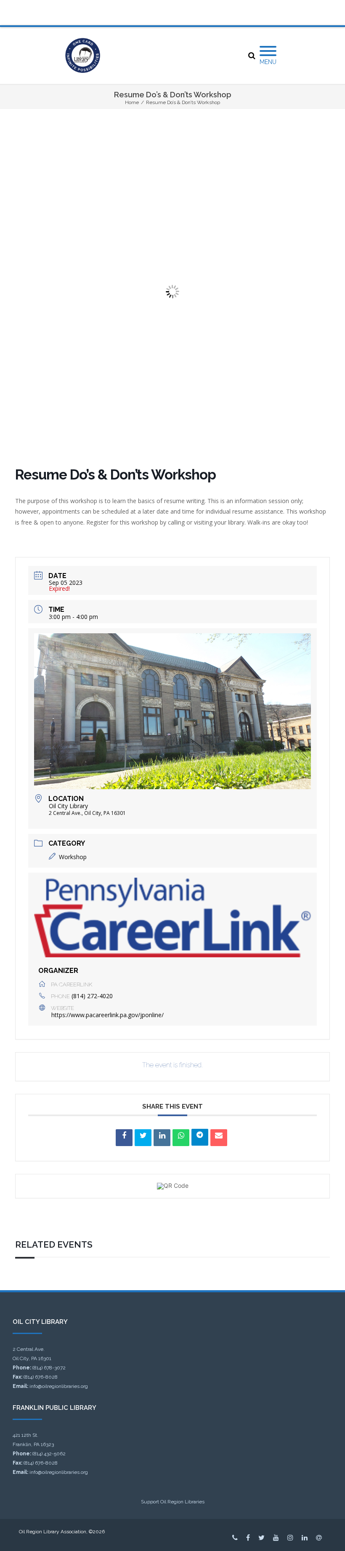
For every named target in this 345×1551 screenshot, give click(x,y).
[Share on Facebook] (124, 1137)
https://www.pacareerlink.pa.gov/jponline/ (107, 1015)
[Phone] (235, 1537)
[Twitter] (261, 1537)
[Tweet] (143, 1137)
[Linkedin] (162, 1137)
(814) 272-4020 (92, 996)
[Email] (218, 1137)
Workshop (73, 857)
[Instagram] (290, 1537)
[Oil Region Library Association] (82, 55)
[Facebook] (248, 1537)
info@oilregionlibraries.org (58, 1386)
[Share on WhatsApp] (180, 1137)
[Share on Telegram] (199, 1137)
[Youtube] (276, 1537)
